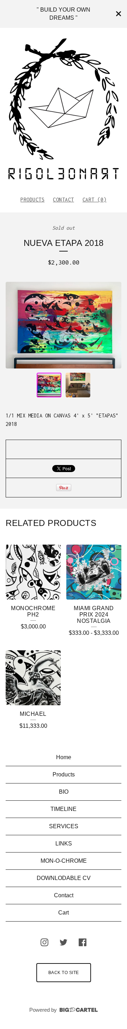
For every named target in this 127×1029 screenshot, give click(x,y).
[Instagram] (44, 942)
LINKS (63, 844)
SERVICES (63, 826)
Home (63, 757)
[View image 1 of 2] (49, 385)
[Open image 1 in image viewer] (63, 325)
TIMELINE (63, 809)
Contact (63, 200)
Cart (63, 913)
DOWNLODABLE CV (64, 878)
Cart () (95, 200)
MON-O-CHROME (64, 861)
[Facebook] (82, 942)
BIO (63, 792)
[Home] (63, 108)
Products (32, 200)
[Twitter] (63, 942)
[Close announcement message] (118, 13)
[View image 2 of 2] (78, 385)
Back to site (63, 972)
